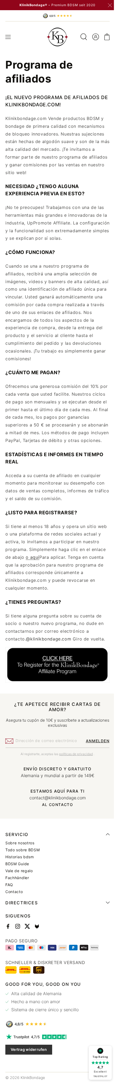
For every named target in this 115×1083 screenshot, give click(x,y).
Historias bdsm (19, 871)
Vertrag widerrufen (29, 1063)
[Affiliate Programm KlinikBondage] (55, 696)
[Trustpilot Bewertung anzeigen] (55, 1051)
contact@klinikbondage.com (55, 811)
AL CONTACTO (55, 818)
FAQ (9, 899)
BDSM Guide (17, 878)
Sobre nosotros (19, 857)
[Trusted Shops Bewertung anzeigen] (55, 1038)
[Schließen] (110, 5)
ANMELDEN (93, 754)
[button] (8, 37)
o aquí (53, 572)
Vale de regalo (19, 885)
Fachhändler (17, 892)
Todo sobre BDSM (22, 864)
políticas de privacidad (74, 768)
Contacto (14, 906)
